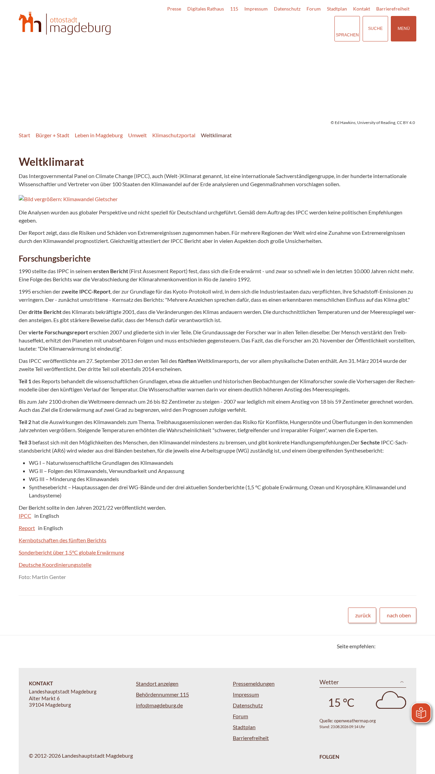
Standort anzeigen (157, 683)
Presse (174, 9)
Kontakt (361, 9)
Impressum (256, 9)
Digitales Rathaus (205, 9)
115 (234, 9)
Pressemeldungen (254, 683)
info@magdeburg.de (159, 705)
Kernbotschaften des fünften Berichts (62, 540)
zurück (363, 615)
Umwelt (137, 135)
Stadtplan (337, 9)
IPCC (25, 515)
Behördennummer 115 (162, 694)
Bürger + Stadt (52, 135)
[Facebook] (392, 646)
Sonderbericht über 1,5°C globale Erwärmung (71, 552)
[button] (106, 199)
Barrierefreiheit (393, 9)
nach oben (399, 615)
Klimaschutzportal (173, 135)
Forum (314, 9)
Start (24, 135)
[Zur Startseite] (64, 23)
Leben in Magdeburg (99, 135)
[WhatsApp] (409, 646)
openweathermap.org (355, 720)
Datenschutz (287, 9)
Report (27, 528)
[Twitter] (383, 646)
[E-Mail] (400, 646)
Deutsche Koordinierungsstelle (55, 564)
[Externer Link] (281, 28)
